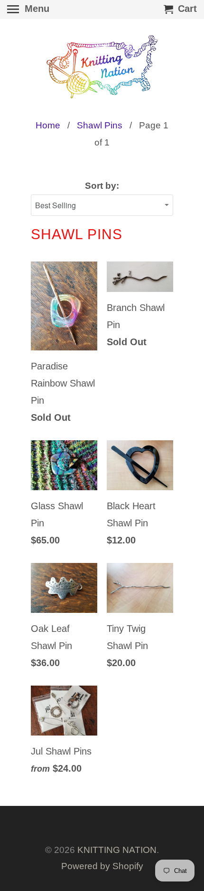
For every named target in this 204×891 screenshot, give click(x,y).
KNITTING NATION (117, 850)
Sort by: (102, 186)
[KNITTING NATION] (102, 66)
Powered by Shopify (102, 866)
